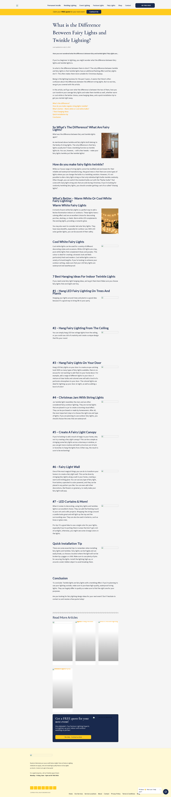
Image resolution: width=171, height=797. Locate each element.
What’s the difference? (61, 103)
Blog (138, 794)
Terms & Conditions (128, 794)
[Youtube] (39, 788)
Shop (120, 5)
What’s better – (59, 109)
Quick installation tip (60, 114)
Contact (128, 5)
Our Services (78, 794)
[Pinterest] (47, 788)
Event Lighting (84, 5)
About (100, 794)
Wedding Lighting (70, 5)
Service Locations (90, 794)
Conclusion (57, 117)
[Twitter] (35, 788)
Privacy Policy (116, 794)
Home (71, 794)
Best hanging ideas (61, 111)
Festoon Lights (98, 5)
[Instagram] (43, 788)
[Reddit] (54, 788)
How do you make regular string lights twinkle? (70, 106)
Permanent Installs (54, 5)
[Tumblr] (51, 788)
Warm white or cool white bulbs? (77, 109)
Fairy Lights (111, 5)
